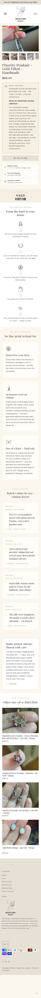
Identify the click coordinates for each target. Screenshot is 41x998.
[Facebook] (3, 962)
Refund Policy (7, 885)
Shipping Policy (7, 888)
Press (4, 878)
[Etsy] (9, 962)
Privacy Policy (7, 882)
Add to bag (22, 158)
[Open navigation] (5, 14)
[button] (5, 56)
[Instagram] (5, 962)
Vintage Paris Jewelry (22, 968)
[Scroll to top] (36, 993)
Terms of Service (8, 891)
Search (4, 875)
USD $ (5, 944)
